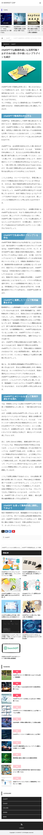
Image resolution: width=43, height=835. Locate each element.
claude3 (5, 803)
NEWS (5, 817)
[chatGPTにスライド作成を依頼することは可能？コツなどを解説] (7, 711)
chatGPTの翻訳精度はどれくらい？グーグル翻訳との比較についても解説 (27, 747)
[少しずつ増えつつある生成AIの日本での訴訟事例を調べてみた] (7, 687)
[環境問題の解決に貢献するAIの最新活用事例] (7, 758)
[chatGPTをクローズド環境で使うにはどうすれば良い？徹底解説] (7, 675)
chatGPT (13, 44)
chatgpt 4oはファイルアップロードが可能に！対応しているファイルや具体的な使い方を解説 (11, 636)
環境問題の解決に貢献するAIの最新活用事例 (25, 758)
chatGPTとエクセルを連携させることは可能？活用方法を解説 (11, 548)
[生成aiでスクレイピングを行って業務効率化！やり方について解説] (7, 782)
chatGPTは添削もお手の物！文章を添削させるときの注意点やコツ (11, 616)
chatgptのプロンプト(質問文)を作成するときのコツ (31, 594)
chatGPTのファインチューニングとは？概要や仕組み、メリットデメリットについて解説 (11, 573)
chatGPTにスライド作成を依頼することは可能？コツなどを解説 (27, 711)
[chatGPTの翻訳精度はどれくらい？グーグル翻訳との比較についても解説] (7, 746)
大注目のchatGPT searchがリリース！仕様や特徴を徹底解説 (11, 657)
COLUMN (7, 23)
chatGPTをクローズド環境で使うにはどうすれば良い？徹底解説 (27, 676)
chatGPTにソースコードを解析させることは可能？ (27, 734)
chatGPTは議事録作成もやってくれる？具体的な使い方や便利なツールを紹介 (32, 573)
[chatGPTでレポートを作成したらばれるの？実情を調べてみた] (7, 699)
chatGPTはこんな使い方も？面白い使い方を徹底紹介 (31, 616)
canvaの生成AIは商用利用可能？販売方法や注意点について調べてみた (26, 771)
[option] (7, 22)
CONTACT (21, 827)
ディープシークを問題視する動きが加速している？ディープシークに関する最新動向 (22, 29)
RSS (21, 824)
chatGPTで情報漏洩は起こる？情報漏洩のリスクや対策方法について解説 (31, 548)
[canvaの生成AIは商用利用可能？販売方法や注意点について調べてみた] (7, 770)
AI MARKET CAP (8, 3)
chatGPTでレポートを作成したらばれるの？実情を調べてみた (27, 699)
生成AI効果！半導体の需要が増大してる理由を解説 (27, 722)
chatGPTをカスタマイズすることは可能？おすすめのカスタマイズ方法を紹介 (32, 636)
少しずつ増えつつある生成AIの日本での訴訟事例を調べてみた (27, 688)
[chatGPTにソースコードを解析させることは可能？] (7, 734)
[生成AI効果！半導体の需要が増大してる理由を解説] (7, 722)
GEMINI (5, 812)
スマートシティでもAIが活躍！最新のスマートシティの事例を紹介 (36, 28)
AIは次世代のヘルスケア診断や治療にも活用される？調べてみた (8, 28)
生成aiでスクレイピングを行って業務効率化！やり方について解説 (26, 782)
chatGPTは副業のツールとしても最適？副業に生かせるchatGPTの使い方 (11, 595)
